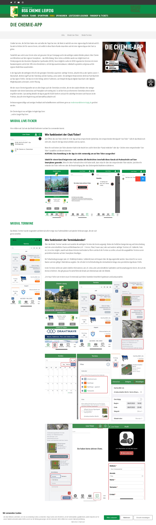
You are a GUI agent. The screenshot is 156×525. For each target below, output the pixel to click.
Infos (63, 35)
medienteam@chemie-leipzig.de (81, 102)
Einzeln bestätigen (143, 517)
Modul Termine (87, 35)
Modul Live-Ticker (73, 35)
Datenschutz (74, 522)
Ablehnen (126, 517)
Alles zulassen (112, 517)
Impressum (82, 522)
